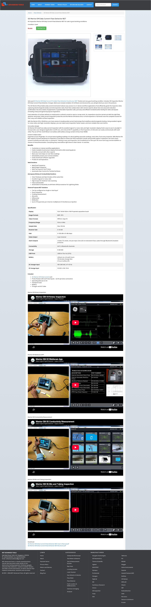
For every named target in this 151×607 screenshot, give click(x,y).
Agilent (94, 564)
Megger (123, 564)
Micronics (124, 596)
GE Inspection (96, 591)
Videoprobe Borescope (74, 555)
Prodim (123, 602)
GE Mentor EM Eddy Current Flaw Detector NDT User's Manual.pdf (48, 544)
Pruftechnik (95, 573)
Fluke (93, 593)
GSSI (122, 593)
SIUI (93, 596)
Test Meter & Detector (73, 558)
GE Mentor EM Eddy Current (40, 277)
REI (93, 582)
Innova (94, 588)
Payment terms (50, 4)
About (40, 4)
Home (33, 4)
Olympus (94, 570)
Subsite (123, 570)
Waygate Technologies (99, 555)
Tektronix (124, 555)
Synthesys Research (98, 585)
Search (115, 5)
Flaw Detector (37, 13)
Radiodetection (126, 591)
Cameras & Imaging (73, 588)
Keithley (123, 576)
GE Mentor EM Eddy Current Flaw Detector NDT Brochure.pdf (47, 545)
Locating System (72, 569)
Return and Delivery (77, 4)
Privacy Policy (62, 4)
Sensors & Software (127, 599)
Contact (89, 4)
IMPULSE (123, 582)
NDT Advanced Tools (17, 573)
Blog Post (43, 573)
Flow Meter (70, 578)
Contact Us (41, 28)
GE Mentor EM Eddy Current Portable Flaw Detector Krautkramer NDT (55, 101)
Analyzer (69, 591)
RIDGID (123, 561)
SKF (122, 588)
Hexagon (94, 576)
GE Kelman (124, 579)
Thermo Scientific (97, 561)
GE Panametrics (97, 558)
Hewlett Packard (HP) (127, 573)
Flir (122, 558)
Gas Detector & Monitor (74, 575)
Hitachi (123, 585)
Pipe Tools (70, 566)
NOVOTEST (95, 567)
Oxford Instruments (127, 567)
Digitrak (94, 579)
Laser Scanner (71, 572)
